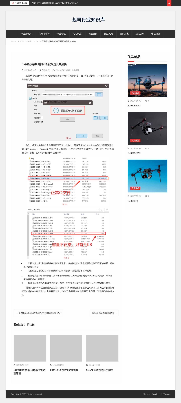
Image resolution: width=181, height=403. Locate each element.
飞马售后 (45, 70)
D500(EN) (133, 200)
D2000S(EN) (134, 153)
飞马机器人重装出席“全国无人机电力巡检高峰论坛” (39, 313)
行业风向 (108, 33)
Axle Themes (164, 394)
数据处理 (75, 70)
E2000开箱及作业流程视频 (103, 313)
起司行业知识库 (88, 19)
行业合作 (92, 33)
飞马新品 (76, 33)
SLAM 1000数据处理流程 (99, 369)
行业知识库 (26, 33)
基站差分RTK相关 (63, 70)
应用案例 (140, 33)
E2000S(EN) (134, 105)
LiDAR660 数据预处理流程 (64, 369)
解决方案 (124, 33)
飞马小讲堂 (44, 33)
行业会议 (61, 33)
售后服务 (155, 33)
